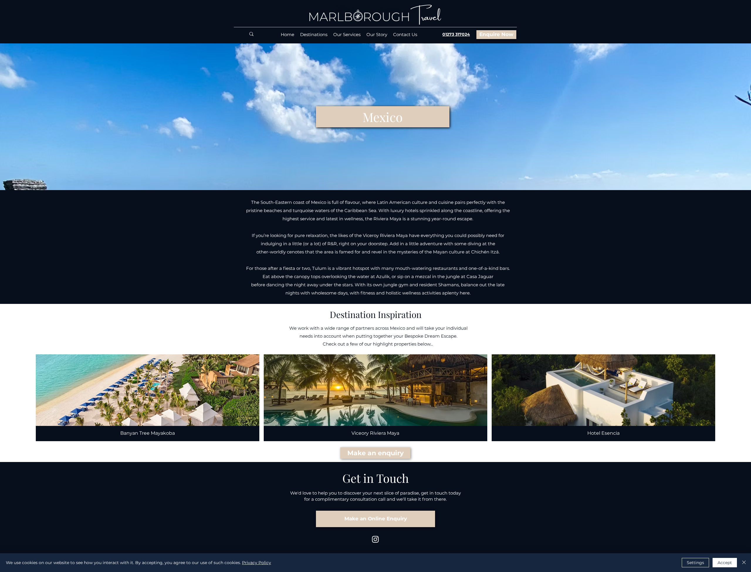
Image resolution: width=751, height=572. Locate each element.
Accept (725, 562)
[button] (382, 116)
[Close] (743, 562)
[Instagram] (375, 539)
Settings (695, 562)
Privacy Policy (256, 562)
